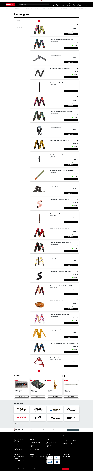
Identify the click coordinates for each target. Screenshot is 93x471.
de (84, 5)
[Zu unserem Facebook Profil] (66, 456)
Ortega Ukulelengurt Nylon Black (57, 154)
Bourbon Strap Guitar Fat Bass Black (58, 125)
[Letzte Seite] (46, 21)
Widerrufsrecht (32, 443)
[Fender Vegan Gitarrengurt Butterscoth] (39, 333)
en (86, 5)
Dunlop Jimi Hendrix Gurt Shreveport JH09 (59, 314)
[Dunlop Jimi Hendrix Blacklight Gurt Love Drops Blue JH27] (39, 116)
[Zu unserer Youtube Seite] (69, 456)
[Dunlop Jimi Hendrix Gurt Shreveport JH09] (39, 319)
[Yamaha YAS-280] (55, 384)
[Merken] (77, 25)
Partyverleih (48, 445)
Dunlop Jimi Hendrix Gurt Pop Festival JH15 (59, 228)
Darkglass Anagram (18, 390)
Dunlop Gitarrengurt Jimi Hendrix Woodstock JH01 (61, 285)
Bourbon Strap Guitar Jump (56, 357)
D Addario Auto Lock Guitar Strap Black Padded (60, 271)
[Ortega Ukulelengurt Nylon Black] (39, 160)
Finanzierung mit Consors (51, 442)
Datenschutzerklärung (34, 445)
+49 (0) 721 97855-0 (17, 447)
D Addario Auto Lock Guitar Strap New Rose (59, 199)
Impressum (32, 448)
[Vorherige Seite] (33, 21)
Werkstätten (48, 443)
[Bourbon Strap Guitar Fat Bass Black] (39, 130)
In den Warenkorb (70, 33)
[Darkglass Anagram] (22, 384)
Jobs (31, 441)
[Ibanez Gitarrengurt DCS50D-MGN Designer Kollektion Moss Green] (39, 175)
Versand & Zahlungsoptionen (35, 442)
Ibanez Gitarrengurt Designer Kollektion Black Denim (61, 68)
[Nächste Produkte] (80, 388)
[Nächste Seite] (45, 21)
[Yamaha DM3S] (38, 384)
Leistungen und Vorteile (50, 441)
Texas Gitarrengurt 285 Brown (56, 213)
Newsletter (48, 448)
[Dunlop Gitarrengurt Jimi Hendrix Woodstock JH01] (39, 290)
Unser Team (32, 439)
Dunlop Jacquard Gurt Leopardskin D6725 (59, 140)
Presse (47, 446)
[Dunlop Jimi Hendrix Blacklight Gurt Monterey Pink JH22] (39, 102)
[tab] (17, 375)
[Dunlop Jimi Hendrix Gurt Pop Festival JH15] (39, 233)
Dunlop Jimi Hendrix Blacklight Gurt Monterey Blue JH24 (61, 39)
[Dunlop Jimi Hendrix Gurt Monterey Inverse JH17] (39, 247)
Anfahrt (47, 439)
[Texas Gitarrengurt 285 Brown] (39, 218)
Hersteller (18, 20)
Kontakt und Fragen (50, 438)
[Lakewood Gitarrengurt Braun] (39, 305)
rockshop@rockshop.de (18, 449)
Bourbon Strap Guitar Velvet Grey (57, 53)
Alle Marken (17, 423)
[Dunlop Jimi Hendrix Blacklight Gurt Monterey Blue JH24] (39, 44)
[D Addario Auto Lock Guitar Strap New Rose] (39, 204)
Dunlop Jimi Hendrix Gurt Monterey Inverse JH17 (60, 242)
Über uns (31, 438)
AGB (31, 446)
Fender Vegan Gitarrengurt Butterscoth (58, 329)
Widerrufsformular (65, 469)
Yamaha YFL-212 (67, 390)
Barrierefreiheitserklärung (34, 449)
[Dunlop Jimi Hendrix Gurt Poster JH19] (39, 30)
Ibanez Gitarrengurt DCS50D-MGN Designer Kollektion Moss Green (62, 170)
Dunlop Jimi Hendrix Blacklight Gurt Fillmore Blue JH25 (62, 343)
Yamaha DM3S (33, 390)
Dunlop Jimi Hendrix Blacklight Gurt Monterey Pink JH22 (61, 97)
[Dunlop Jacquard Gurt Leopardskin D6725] (39, 145)
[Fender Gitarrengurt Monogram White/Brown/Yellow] (39, 261)
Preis (17, 24)
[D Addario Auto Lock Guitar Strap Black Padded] (39, 276)
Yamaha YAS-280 (51, 390)
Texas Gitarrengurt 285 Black (56, 82)
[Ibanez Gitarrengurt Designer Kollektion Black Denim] (39, 73)
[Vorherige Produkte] (12, 388)
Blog (31, 451)
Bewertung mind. (19, 27)
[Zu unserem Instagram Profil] (63, 456)
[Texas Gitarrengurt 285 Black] (39, 87)
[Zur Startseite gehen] (10, 4)
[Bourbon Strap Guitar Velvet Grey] (39, 58)
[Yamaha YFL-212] (71, 384)
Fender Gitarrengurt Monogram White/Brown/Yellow (61, 257)
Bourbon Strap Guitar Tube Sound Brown (59, 185)
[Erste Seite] (31, 21)
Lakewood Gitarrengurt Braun (56, 300)
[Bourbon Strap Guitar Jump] (39, 362)
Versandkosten (34, 468)
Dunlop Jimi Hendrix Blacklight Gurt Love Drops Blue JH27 (61, 111)
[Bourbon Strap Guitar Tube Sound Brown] (39, 189)
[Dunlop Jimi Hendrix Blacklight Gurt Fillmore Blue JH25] (39, 348)
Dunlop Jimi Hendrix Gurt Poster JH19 (58, 25)
